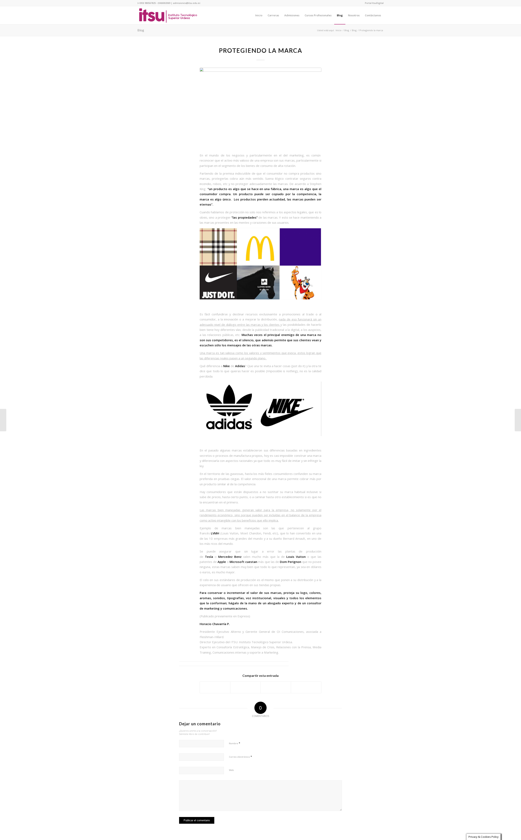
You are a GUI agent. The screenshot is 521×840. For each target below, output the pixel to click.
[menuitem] (373, 3)
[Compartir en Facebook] (215, 687)
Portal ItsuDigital (374, 2)
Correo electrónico (240, 757)
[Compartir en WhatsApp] (276, 687)
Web (231, 770)
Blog (140, 30)
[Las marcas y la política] (518, 420)
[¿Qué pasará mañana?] (3, 420)
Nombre (234, 743)
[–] (168, 15)
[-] (260, 108)
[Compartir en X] (245, 687)
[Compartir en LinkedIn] (306, 687)
